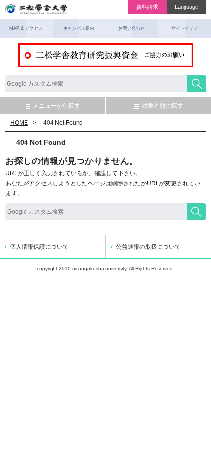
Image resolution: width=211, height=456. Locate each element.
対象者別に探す (162, 105)
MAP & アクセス (26, 28)
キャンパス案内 (78, 28)
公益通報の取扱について (148, 246)
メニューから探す (56, 105)
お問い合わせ (131, 28)
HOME (19, 122)
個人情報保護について (39, 246)
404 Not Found (41, 142)
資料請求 (147, 7)
